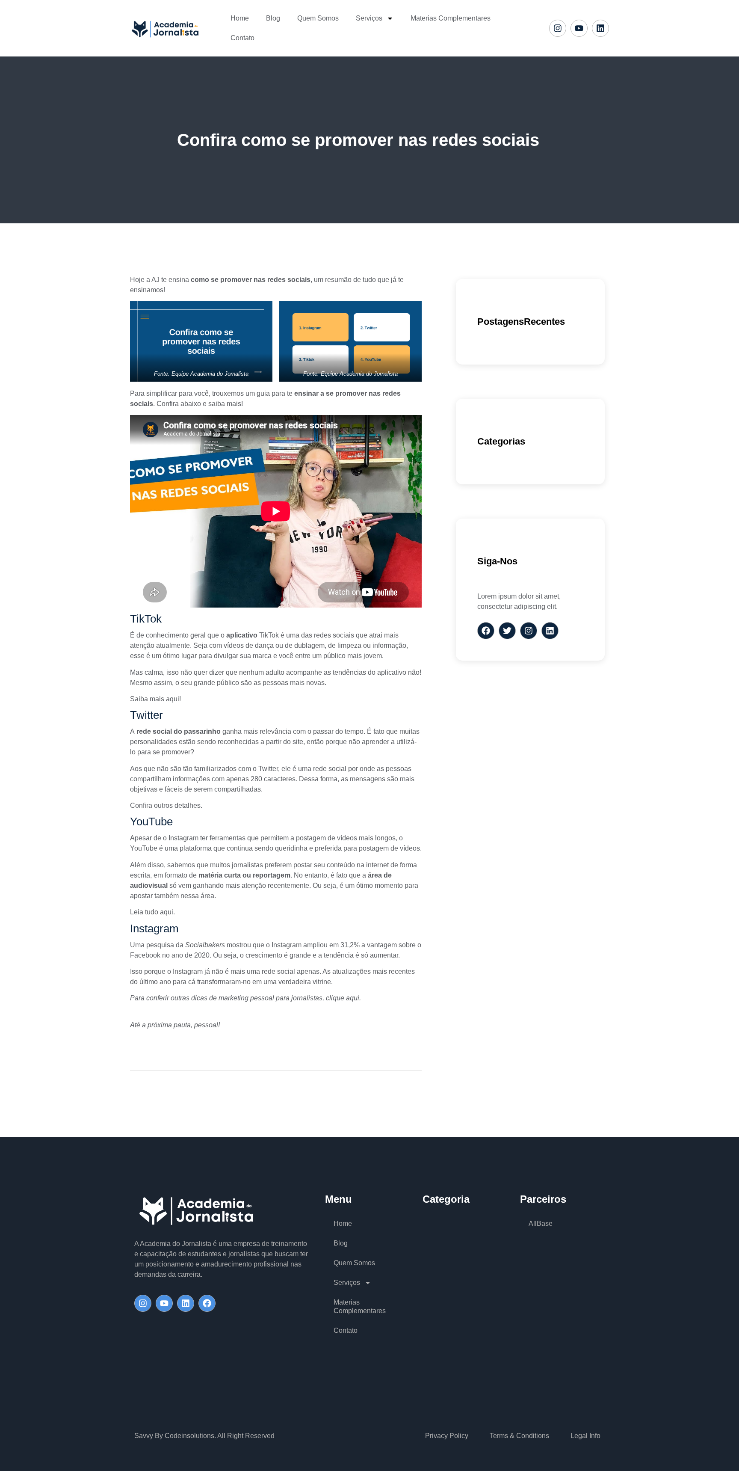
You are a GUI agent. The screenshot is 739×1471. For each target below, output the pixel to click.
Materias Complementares (451, 18)
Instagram (182, 838)
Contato (242, 38)
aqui (352, 998)
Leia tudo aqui (151, 912)
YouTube (143, 848)
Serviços (369, 18)
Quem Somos (318, 18)
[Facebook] (207, 1303)
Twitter (267, 768)
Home (240, 18)
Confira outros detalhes (165, 805)
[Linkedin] (600, 28)
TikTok (268, 635)
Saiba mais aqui (154, 699)
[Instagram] (557, 28)
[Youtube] (579, 28)
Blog (273, 18)
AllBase (541, 1223)
